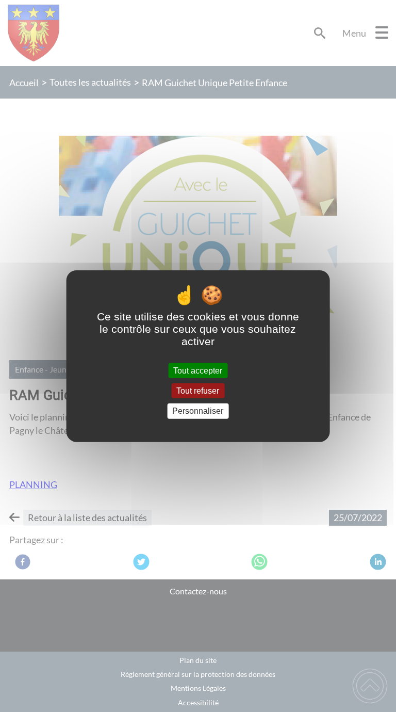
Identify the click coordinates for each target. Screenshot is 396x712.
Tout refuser (197, 390)
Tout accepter (197, 370)
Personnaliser (197, 411)
